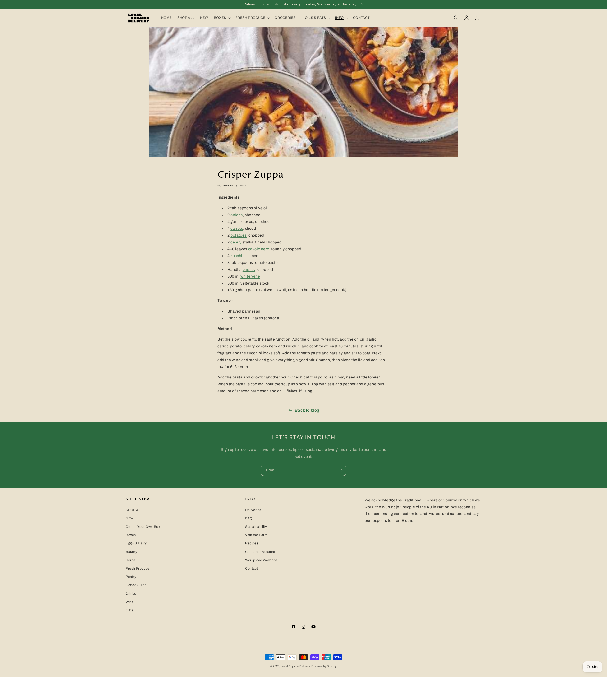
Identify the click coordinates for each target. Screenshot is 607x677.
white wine (250, 276)
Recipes (251, 543)
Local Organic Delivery (295, 666)
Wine (130, 602)
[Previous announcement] (127, 4)
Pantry (131, 577)
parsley (249, 269)
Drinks (131, 593)
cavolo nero (258, 249)
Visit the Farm (256, 535)
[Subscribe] (341, 470)
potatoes (238, 235)
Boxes (131, 535)
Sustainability (256, 527)
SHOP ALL (134, 510)
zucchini (238, 256)
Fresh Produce (138, 568)
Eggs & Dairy (136, 543)
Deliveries (253, 510)
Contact (251, 568)
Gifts (129, 610)
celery (236, 242)
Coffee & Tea (136, 585)
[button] (222, 18)
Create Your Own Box (143, 527)
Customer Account (260, 552)
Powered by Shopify (324, 666)
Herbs (130, 560)
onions (236, 215)
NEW (130, 518)
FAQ (249, 518)
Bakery (131, 552)
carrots (236, 228)
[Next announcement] (479, 4)
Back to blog (307, 410)
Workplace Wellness (261, 560)
